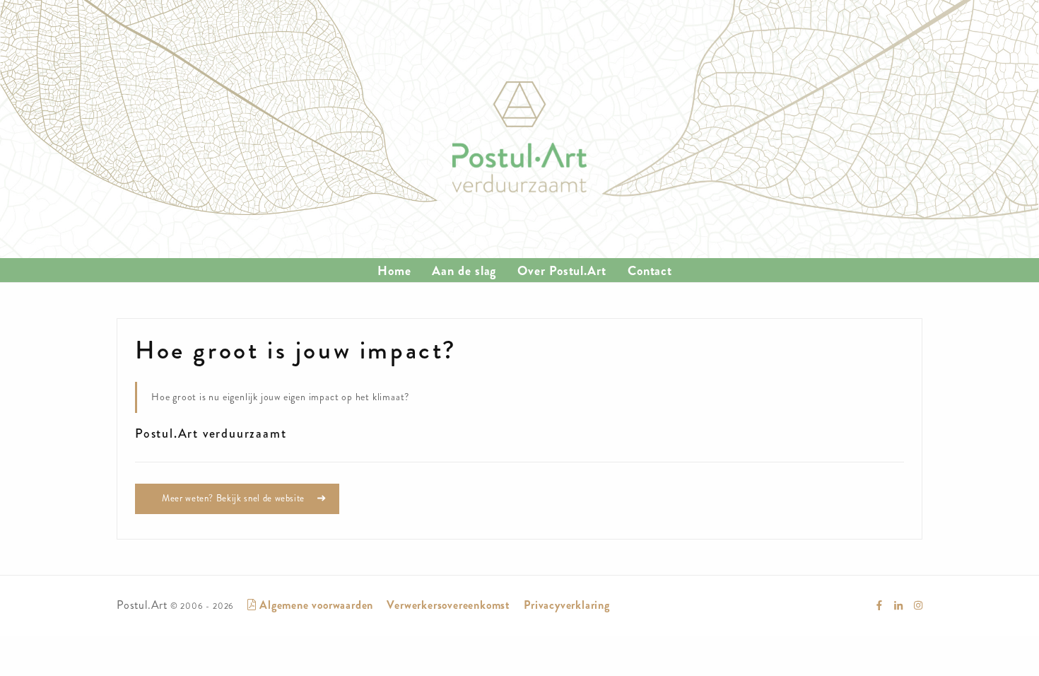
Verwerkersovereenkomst (448, 605)
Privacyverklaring (567, 605)
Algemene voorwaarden (314, 605)
